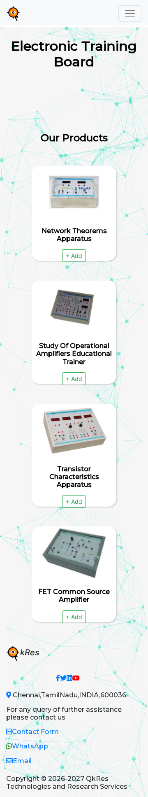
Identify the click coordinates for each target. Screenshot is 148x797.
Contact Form (35, 732)
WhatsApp (30, 746)
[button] (58, 678)
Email (22, 761)
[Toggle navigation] (129, 13)
